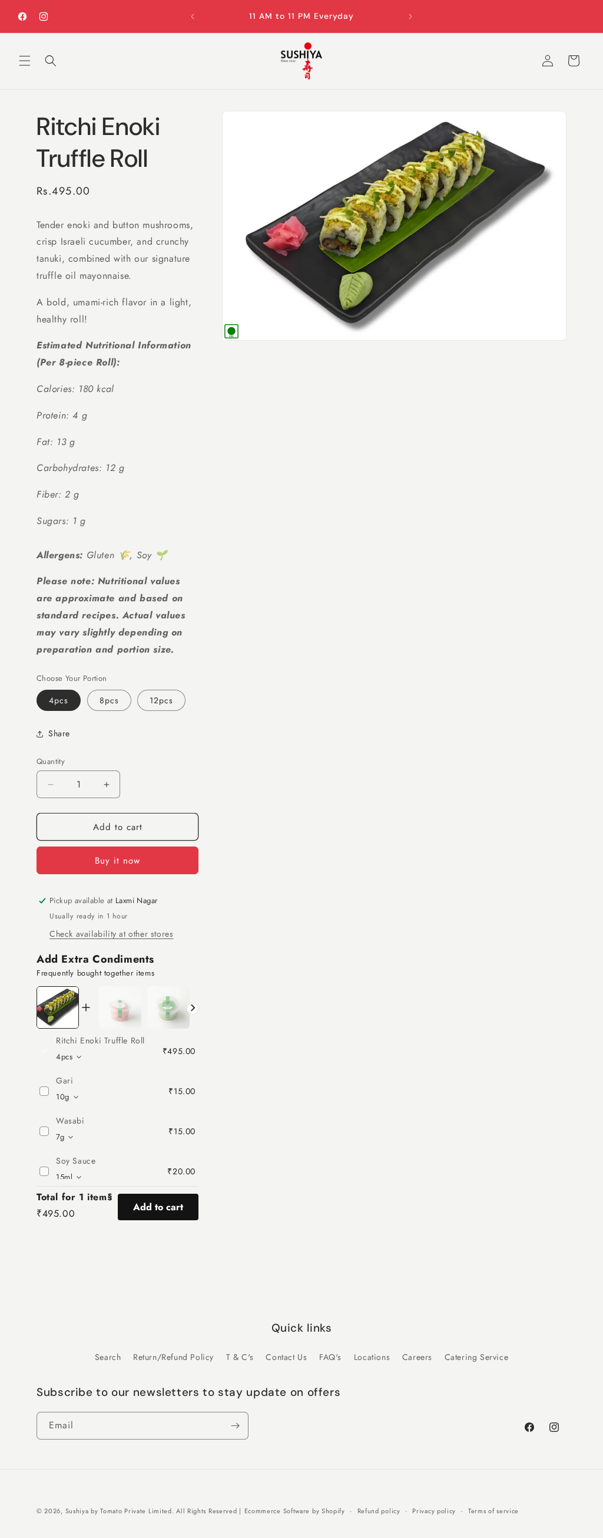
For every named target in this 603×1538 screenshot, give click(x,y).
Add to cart (158, 1207)
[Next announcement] (410, 16)
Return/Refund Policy (173, 1357)
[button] (25, 61)
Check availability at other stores (111, 934)
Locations (372, 1357)
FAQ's (330, 1357)
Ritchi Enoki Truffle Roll (100, 1040)
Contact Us (286, 1357)
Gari (64, 1080)
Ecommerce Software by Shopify (294, 1511)
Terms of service (493, 1511)
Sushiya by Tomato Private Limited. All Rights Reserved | (153, 1511)
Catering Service (477, 1357)
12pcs (161, 700)
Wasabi (70, 1121)
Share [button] (59, 733)
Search (108, 1357)
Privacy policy (434, 1511)
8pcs (109, 700)
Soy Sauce (75, 1161)
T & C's (240, 1357)
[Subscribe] (235, 1426)
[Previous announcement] (193, 16)
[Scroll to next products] (192, 1009)
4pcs (58, 700)
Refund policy (378, 1511)
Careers (417, 1357)
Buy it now (117, 860)
